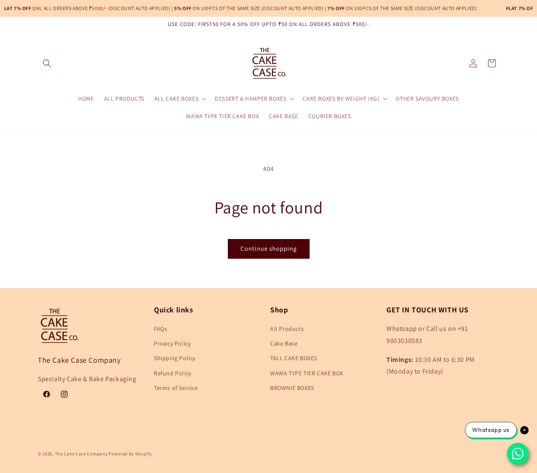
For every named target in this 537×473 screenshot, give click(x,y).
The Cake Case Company (82, 454)
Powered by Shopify (130, 454)
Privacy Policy (172, 343)
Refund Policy (172, 373)
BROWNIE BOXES (292, 388)
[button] (47, 63)
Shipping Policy (175, 358)
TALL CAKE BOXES (293, 358)
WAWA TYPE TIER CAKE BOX (306, 373)
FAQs (160, 329)
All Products (287, 329)
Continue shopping (268, 248)
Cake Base (283, 343)
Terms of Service (176, 388)
